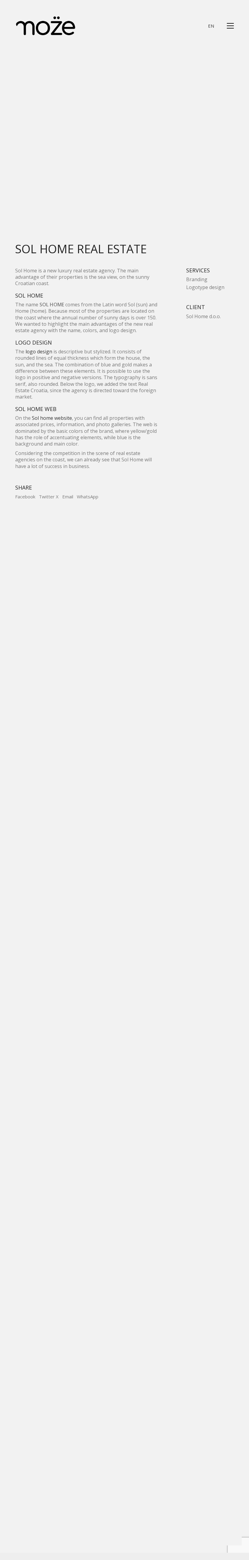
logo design (39, 351)
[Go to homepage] (45, 25)
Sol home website (51, 418)
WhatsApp (87, 497)
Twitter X (49, 497)
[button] (230, 26)
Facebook (25, 497)
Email (67, 497)
